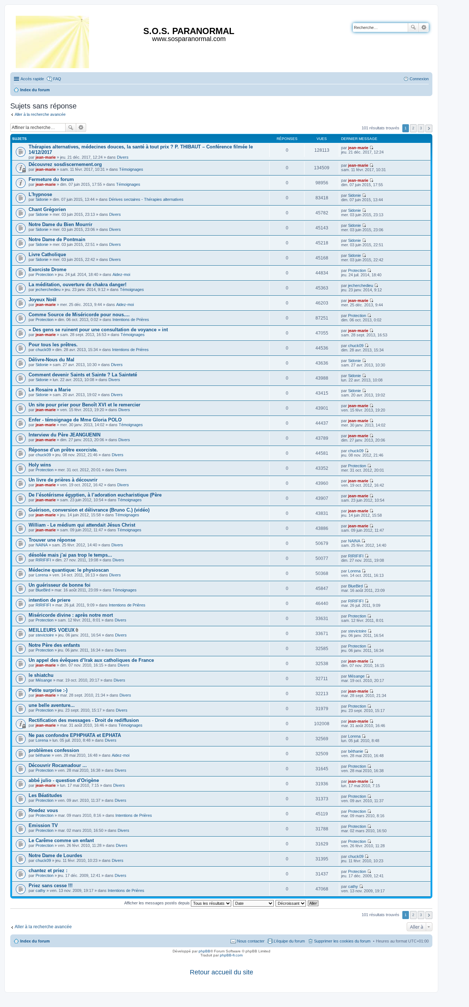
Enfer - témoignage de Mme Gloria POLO (75, 420)
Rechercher (413, 27)
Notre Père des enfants (54, 645)
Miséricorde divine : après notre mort (71, 615)
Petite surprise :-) (48, 690)
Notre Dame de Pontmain (57, 239)
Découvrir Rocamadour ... (58, 765)
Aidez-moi (121, 274)
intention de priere (49, 600)
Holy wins (40, 465)
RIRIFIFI (43, 560)
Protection (44, 274)
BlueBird (43, 590)
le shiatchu (41, 675)
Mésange (44, 680)
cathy (40, 890)
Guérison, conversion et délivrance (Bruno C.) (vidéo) (89, 510)
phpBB (204, 951)
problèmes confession (54, 750)
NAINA (42, 545)
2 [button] (413, 128)
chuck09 (43, 349)
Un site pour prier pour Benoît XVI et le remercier (84, 404)
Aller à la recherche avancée (40, 114)
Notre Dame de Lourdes (55, 855)
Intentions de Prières (130, 319)
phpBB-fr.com (231, 955)
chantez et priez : (48, 870)
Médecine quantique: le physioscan (69, 570)
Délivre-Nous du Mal (51, 359)
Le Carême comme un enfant (61, 840)
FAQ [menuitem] (57, 79)
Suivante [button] (428, 128)
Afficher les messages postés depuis (157, 903)
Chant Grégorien (47, 209)
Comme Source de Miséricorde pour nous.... (79, 314)
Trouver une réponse (52, 540)
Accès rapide (32, 79)
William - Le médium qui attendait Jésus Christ (82, 525)
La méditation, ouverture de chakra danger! (77, 284)
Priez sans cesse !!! (51, 885)
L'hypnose (40, 194)
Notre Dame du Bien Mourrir (60, 224)
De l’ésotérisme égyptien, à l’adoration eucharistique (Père (95, 495)
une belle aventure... (52, 705)
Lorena (42, 575)
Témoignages (131, 169)
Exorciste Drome (47, 269)
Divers (123, 157)
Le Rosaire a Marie (50, 389)
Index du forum (35, 941)
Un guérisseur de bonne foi (60, 585)
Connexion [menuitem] (419, 79)
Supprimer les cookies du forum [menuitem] (342, 941)
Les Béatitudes (45, 795)
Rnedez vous (43, 810)
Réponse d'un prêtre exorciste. (63, 450)
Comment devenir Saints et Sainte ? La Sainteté (83, 374)
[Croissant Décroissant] (291, 903)
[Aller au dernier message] (371, 147)
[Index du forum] (53, 40)
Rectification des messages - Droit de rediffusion (84, 720)
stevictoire (45, 635)
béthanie (43, 755)
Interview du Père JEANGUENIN (64, 435)
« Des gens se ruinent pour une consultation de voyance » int (98, 329)
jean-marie (46, 157)
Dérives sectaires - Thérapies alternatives (146, 199)
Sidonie (42, 199)
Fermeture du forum (51, 179)
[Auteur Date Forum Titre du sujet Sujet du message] (253, 903)
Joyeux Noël (42, 299)
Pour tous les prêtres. (53, 344)
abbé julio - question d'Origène (64, 780)
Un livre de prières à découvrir (63, 480)
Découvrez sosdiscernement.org (65, 164)
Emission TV (43, 825)
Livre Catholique (47, 254)
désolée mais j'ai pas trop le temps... (70, 555)
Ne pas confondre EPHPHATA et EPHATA (75, 735)
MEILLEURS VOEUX (52, 630)
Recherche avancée (424, 27)
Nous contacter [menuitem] (251, 941)
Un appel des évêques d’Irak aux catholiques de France (91, 660)
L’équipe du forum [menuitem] (289, 941)
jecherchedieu (48, 289)
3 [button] (421, 128)
